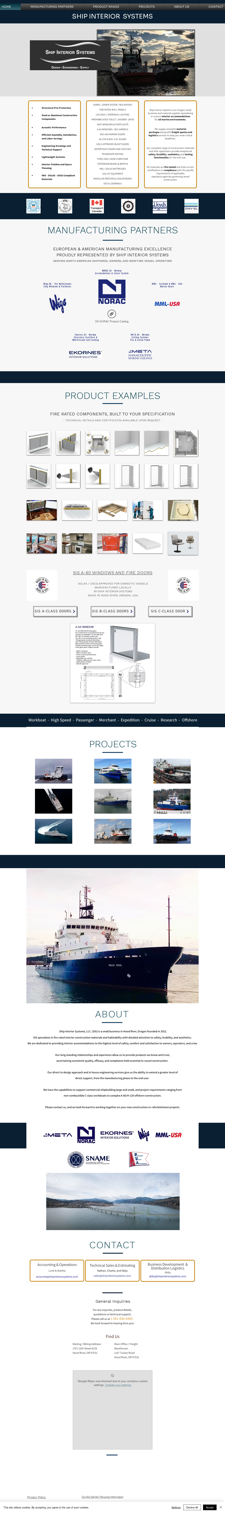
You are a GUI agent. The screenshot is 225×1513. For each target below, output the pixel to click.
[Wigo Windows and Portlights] (57, 304)
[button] (39, 443)
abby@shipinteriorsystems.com (167, 1276)
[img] (42, 510)
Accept (210, 1507)
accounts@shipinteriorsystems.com (57, 1276)
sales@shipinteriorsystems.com (112, 1276)
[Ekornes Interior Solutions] (85, 354)
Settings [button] (176, 1507)
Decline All (192, 1507)
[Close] (221, 1507)
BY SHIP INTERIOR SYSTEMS (113, 591)
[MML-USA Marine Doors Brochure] (167, 303)
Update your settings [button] (118, 1385)
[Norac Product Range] (112, 292)
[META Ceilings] (140, 354)
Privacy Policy (36, 1497)
